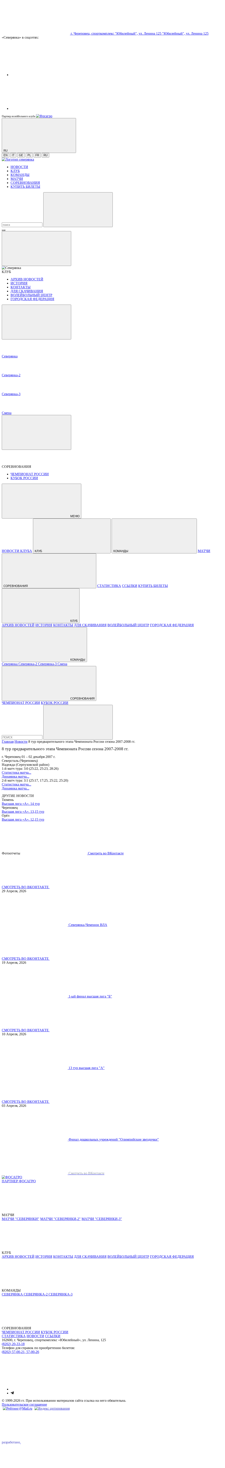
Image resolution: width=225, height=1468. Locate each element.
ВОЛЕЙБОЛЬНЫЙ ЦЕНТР (31, 295)
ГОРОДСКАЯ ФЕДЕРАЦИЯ (32, 299)
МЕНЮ (74, 516)
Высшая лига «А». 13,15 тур (23, 811)
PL (29, 155)
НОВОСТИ (19, 167)
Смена (62, 664)
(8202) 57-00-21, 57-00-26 (20, 1352)
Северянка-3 (48, 664)
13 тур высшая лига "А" (87, 1068)
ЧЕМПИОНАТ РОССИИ (30, 474)
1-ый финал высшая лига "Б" (90, 996)
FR (37, 155)
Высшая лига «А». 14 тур (21, 804)
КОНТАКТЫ (21, 287)
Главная (8, 741)
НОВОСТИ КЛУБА (17, 551)
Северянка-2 (28, 664)
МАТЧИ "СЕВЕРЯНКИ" (20, 1219)
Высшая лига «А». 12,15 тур (23, 819)
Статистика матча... (16, 772)
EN (5, 155)
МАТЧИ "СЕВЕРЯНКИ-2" (60, 1219)
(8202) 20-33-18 (13, 1344)
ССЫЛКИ (129, 586)
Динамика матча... (15, 776)
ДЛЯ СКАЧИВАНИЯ (27, 291)
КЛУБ (15, 171)
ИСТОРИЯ (19, 283)
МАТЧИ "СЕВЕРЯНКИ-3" (102, 1219)
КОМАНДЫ (20, 175)
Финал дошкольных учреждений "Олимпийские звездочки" (114, 1139)
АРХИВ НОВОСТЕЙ (27, 279)
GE (21, 155)
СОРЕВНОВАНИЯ (25, 183)
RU (45, 155)
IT (13, 155)
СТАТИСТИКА (109, 586)
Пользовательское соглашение (24, 1404)
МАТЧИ (17, 179)
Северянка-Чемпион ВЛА (88, 925)
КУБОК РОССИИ (24, 478)
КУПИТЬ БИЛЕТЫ (25, 186)
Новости (21, 741)
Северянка (10, 664)
